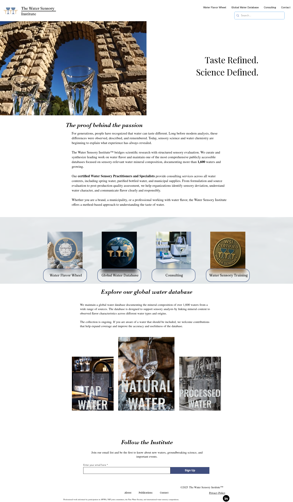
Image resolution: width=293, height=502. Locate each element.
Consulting (174, 275)
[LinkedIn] (226, 498)
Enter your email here (94, 465)
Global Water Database (120, 275)
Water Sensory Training (228, 275)
